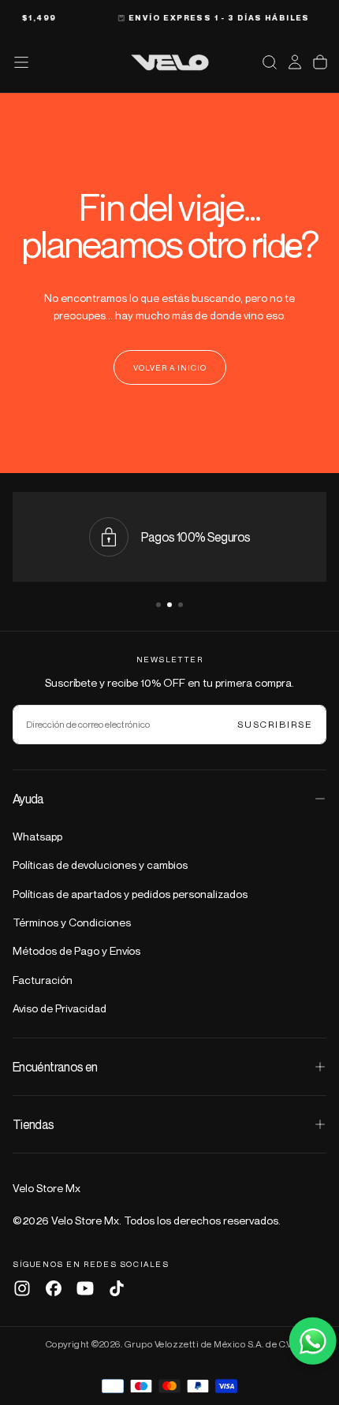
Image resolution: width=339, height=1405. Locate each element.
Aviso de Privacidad (59, 1008)
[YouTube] (85, 1288)
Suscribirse (275, 724)
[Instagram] (22, 1288)
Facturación (43, 979)
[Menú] (21, 62)
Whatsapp (37, 836)
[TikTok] (116, 1288)
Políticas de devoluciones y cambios (100, 864)
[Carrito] (320, 62)
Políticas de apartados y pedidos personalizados (130, 893)
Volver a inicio (170, 367)
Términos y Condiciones (72, 922)
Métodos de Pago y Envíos (76, 950)
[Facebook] (53, 1288)
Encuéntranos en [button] (55, 1067)
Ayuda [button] (28, 799)
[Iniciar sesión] (294, 62)
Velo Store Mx (46, 1187)
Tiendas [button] (33, 1124)
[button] (269, 62)
